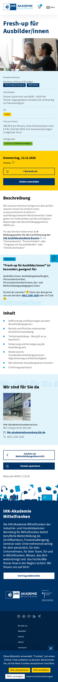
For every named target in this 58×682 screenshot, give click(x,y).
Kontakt (21, 636)
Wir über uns (22, 626)
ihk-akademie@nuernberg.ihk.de (26, 432)
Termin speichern (30, 466)
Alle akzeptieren (19, 670)
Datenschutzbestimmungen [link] (39, 676)
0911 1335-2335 (30, 295)
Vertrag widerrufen (29, 576)
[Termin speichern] (13, 163)
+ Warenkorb (30, 171)
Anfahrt (21, 642)
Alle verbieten (41, 670)
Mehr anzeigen (15, 676)
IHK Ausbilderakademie (21, 238)
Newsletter (22, 631)
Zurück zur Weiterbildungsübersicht (30, 455)
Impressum (22, 647)
